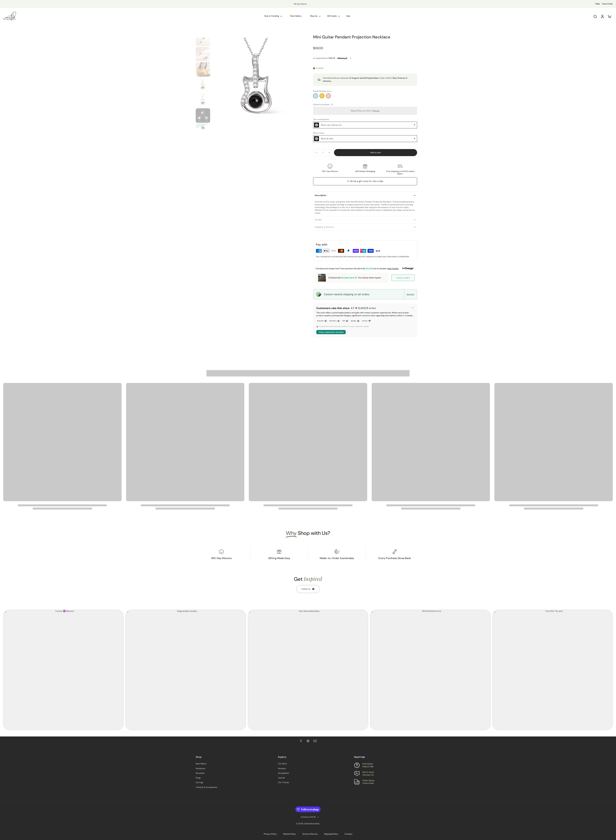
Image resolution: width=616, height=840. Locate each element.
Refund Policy (289, 834)
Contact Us (368, 775)
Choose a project (403, 278)
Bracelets (200, 773)
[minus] (316, 152)
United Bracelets (311, 823)
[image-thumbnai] (203, 38)
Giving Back (283, 773)
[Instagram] (308, 740)
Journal (281, 778)
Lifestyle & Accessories (206, 787)
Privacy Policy (270, 834)
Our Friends (283, 782)
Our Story (282, 763)
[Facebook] (300, 740)
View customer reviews (331, 332)
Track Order (607, 4)
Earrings (199, 782)
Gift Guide (332, 16)
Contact (348, 834)
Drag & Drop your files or (365, 110)
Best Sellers (201, 763)
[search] (595, 16)
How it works (392, 268)
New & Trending (271, 16)
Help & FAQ (367, 766)
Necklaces (200, 768)
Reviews (282, 768)
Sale (348, 16)
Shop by (313, 16)
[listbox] (365, 125)
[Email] (315, 740)
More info (410, 294)
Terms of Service (310, 834)
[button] (375, 152)
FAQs (597, 4)
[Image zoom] (257, 83)
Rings (198, 778)
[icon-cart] (609, 16)
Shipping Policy (331, 834)
